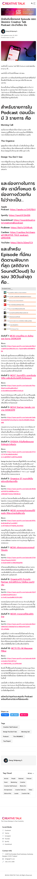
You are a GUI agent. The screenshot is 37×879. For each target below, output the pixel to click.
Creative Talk (25, 793)
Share (6, 714)
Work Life (23, 786)
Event (6, 782)
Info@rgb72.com (9, 859)
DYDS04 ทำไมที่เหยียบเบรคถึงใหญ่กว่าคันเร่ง (17, 443)
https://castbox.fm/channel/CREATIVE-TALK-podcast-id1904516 (18, 235)
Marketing (14, 782)
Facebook (7, 830)
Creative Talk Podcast (10, 727)
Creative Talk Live (20, 789)
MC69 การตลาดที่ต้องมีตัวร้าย (17, 615)
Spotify (6, 841)
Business (21, 778)
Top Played (6, 741)
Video (30, 789)
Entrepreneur (8, 789)
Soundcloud (8, 844)
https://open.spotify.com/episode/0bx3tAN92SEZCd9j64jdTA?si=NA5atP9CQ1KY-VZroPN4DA (18, 626)
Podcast (6, 736)
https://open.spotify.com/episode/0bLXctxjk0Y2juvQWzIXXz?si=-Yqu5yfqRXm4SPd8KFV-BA (18, 348)
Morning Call (25, 732)
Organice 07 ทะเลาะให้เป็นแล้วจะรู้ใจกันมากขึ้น (17, 480)
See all (30, 773)
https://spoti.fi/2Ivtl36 (19, 215)
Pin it (25, 714)
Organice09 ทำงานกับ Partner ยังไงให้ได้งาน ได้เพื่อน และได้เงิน (17, 582)
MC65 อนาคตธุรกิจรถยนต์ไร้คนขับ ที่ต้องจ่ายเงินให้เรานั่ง (18, 512)
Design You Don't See (10, 732)
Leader (16, 793)
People (13, 778)
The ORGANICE (18, 736)
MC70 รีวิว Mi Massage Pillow (17, 650)
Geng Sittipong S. (15, 760)
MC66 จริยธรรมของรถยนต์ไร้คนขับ (17, 549)
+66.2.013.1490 (9, 861)
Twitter (6, 833)
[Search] (34, 3)
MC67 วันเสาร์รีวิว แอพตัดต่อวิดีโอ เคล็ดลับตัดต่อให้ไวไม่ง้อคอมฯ (18, 377)
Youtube (7, 839)
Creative (22, 782)
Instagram (7, 836)
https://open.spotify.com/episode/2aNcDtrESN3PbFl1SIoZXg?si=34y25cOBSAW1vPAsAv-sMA (18, 419)
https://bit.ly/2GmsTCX (22, 242)
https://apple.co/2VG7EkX (23, 209)
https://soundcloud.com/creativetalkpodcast (18, 221)
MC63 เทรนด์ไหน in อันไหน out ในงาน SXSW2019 (17, 337)
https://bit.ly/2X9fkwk (22, 227)
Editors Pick (7, 793)
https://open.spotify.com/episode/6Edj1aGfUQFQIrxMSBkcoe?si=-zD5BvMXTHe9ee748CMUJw (18, 491)
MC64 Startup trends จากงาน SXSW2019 (18, 409)
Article (6, 778)
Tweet (15, 714)
